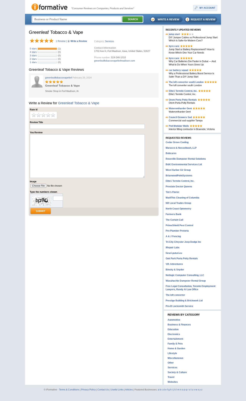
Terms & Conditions (69, 389)
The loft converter (175, 295)
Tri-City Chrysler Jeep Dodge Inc (183, 242)
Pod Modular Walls (179, 126)
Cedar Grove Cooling (177, 142)
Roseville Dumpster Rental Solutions (186, 159)
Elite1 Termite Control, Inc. (183, 91)
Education (173, 329)
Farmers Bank (173, 214)
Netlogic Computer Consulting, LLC (185, 275)
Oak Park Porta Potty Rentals (182, 258)
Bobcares (171, 153)
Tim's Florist (172, 192)
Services (109, 41)
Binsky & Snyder (175, 269)
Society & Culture (177, 372)
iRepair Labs (173, 247)
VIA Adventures (174, 264)
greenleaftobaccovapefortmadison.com (114, 60)
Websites (173, 382)
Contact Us (103, 389)
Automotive (174, 319)
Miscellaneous (175, 358)
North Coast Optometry (178, 208)
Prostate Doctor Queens (179, 186)
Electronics (174, 334)
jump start (174, 34)
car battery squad (178, 70)
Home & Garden (176, 348)
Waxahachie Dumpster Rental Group (186, 280)
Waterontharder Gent (180, 108)
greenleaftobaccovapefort (58, 77)
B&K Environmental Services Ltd (184, 164)
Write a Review (79, 41)
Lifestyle (172, 353)
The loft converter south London (186, 82)
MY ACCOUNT (207, 8)
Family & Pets (175, 343)
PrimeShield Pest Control (179, 225)
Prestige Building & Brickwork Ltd (184, 300)
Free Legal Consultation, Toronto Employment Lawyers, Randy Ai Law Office (190, 288)
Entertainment (175, 339)
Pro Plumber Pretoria (177, 230)
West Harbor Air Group (178, 170)
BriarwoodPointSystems (179, 175)
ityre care (174, 46)
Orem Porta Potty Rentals (183, 99)
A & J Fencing (173, 236)
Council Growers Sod (180, 117)
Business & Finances (179, 324)
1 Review (61, 41)
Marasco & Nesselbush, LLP (181, 148)
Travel (171, 377)
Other (171, 362)
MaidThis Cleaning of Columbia (182, 197)
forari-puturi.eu (174, 253)
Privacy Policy (88, 389)
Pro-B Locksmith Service (179, 306)
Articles (129, 389)
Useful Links (117, 389)
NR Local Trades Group (178, 203)
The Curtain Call (174, 219)
